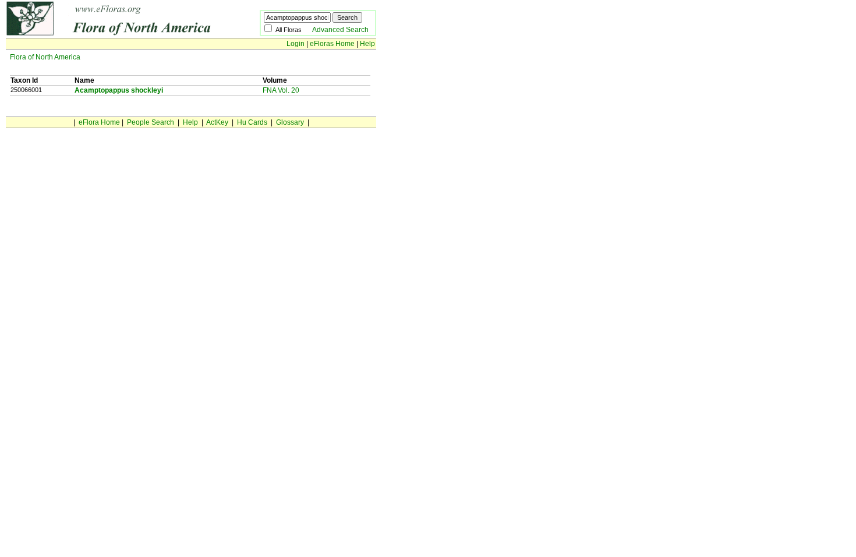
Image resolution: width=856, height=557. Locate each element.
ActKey (217, 122)
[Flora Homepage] (115, 34)
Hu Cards (252, 122)
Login (295, 44)
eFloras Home (332, 44)
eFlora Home (99, 122)
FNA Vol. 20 (281, 90)
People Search (150, 122)
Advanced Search (340, 30)
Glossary (290, 122)
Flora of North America (45, 57)
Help (367, 44)
